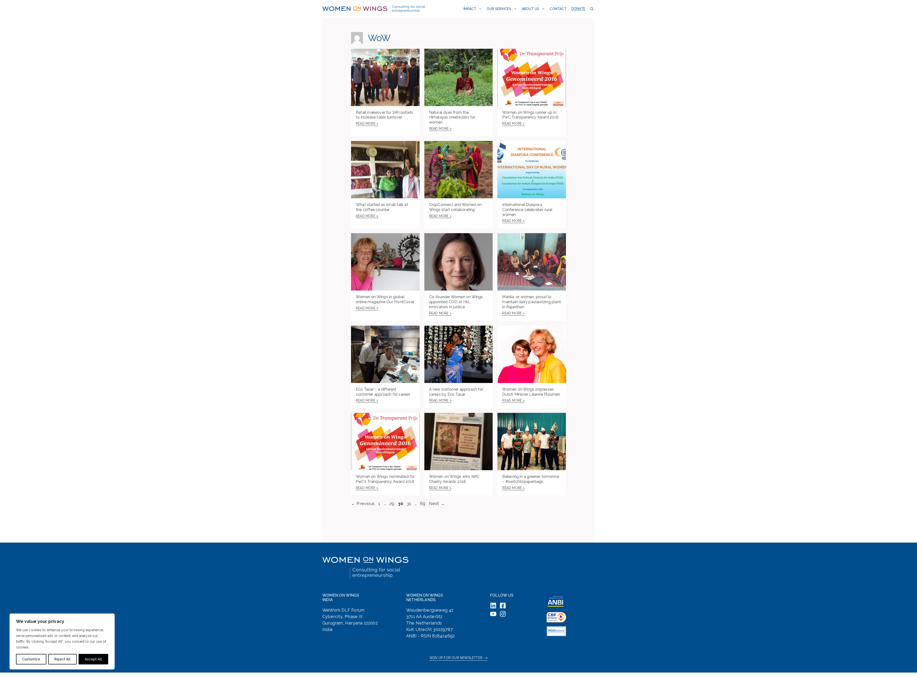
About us (530, 9)
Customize (31, 659)
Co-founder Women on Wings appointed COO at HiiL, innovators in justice (456, 302)
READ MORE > (367, 123)
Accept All (93, 659)
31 (409, 503)
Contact (558, 9)
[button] (591, 9)
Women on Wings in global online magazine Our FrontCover (385, 299)
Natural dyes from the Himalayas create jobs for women (452, 117)
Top (905, 667)
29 (392, 503)
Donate (578, 9)
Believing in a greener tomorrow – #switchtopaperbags (531, 479)
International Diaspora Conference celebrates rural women (527, 209)
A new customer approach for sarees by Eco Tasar (456, 392)
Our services (499, 9)
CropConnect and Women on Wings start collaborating (455, 207)
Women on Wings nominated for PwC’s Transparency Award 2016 (385, 479)
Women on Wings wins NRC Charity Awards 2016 (454, 479)
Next (437, 503)
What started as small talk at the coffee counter (382, 207)
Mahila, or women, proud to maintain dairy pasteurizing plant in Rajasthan (531, 302)
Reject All (62, 659)
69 (423, 503)
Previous (363, 503)
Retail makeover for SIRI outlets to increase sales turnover (384, 115)
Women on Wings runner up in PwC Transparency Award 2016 (530, 115)
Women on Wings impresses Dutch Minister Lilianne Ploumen (531, 392)
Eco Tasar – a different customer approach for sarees (383, 392)
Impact (470, 9)
